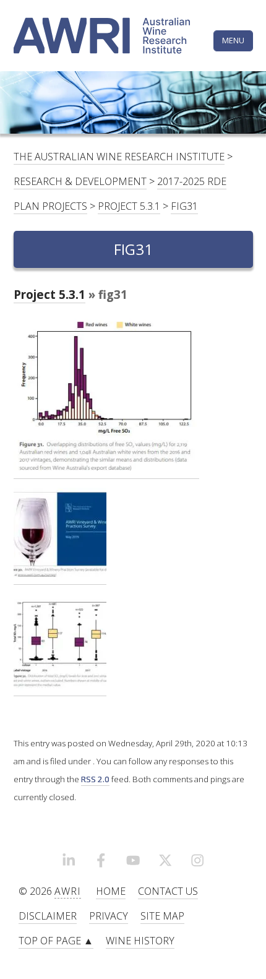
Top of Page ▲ (56, 940)
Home (111, 891)
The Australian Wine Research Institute (119, 156)
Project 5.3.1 (129, 206)
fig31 (184, 206)
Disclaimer (48, 916)
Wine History (140, 940)
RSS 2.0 (95, 779)
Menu (233, 40)
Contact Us (168, 891)
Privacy (108, 916)
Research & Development (80, 181)
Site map (162, 916)
